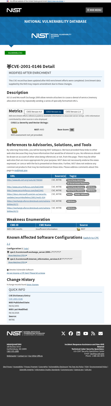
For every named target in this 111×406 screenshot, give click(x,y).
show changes (33, 284)
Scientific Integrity (26, 369)
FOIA (87, 366)
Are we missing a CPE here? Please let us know (26, 273)
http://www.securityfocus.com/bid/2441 (25, 190)
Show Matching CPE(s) (17, 255)
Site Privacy (7, 366)
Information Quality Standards (47, 369)
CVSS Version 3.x (53, 111)
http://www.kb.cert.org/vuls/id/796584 (24, 180)
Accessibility (18, 366)
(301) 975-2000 (13, 351)
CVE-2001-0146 (16, 299)
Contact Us (22, 356)
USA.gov (88, 369)
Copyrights (43, 366)
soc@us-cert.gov (97, 353)
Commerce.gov (67, 369)
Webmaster (11, 356)
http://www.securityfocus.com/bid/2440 (25, 187)
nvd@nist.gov (20, 170)
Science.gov (79, 369)
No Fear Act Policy (76, 366)
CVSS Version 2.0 (73, 111)
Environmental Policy (98, 366)
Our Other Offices (35, 356)
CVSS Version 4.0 (34, 111)
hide (26, 248)
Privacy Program (31, 366)
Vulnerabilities (15, 52)
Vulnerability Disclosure (58, 366)
